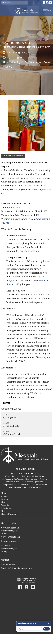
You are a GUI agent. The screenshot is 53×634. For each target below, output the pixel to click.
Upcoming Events (11, 408)
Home (4, 493)
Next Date (9, 67)
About (4, 496)
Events (4, 499)
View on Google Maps (11, 537)
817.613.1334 (14, 564)
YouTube (6, 222)
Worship (5, 505)
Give (3, 511)
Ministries (6, 508)
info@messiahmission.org (20, 568)
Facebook (40, 218)
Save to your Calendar (13, 156)
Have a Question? (9, 514)
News (3, 502)
